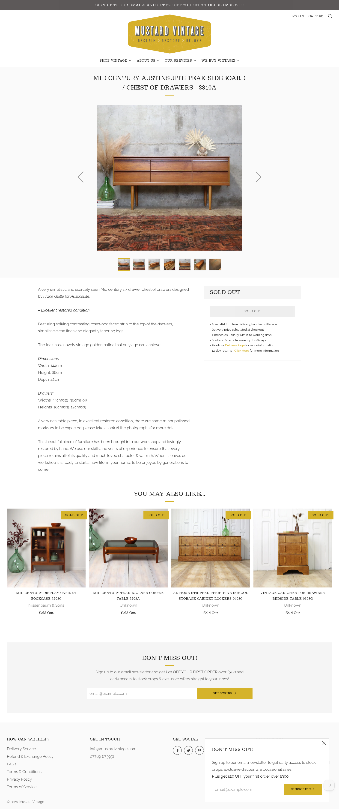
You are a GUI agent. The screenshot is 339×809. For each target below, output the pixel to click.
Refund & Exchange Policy (30, 756)
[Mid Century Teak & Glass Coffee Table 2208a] (128, 548)
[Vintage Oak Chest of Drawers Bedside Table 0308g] (292, 548)
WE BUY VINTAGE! (218, 61)
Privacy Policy (19, 779)
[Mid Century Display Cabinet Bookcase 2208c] (46, 548)
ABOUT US (146, 61)
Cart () (316, 16)
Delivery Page (235, 345)
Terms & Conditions (24, 771)
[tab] (124, 264)
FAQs (11, 764)
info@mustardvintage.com (113, 748)
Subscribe (222, 693)
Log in (297, 16)
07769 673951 (102, 756)
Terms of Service (22, 787)
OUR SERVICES (178, 61)
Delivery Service (21, 748)
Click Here (242, 350)
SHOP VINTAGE (113, 61)
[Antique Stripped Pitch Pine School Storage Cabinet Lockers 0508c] (210, 548)
